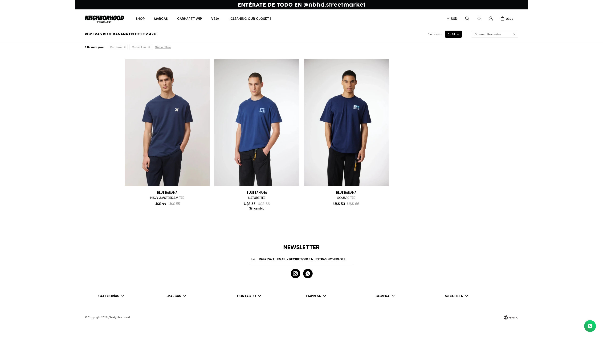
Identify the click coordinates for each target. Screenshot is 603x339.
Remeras (116, 47)
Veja (215, 19)
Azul (139, 47)
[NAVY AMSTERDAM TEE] (167, 122)
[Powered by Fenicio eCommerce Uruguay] (511, 317)
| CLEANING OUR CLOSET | (249, 19)
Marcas (161, 19)
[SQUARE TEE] (346, 122)
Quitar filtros (163, 47)
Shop (140, 19)
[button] (467, 19)
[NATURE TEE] (256, 122)
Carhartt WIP (189, 19)
